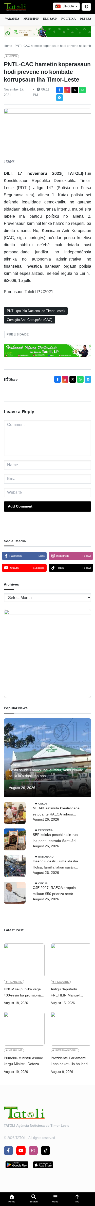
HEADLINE (15, 981)
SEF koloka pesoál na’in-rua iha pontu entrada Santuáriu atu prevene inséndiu (55, 838)
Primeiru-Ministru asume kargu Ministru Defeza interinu (23, 1061)
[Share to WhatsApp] (82, 90)
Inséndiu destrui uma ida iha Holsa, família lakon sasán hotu (55, 865)
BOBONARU (45, 856)
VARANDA (12, 18)
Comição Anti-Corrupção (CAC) (29, 320)
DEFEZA (85, 18)
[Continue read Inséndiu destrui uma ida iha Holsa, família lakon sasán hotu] (15, 866)
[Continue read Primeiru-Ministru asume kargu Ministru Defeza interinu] (24, 1029)
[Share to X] (74, 90)
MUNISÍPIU (31, 18)
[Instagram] (67, 90)
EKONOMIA (45, 830)
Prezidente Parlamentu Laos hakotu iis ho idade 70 (70, 1061)
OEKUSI (16, 765)
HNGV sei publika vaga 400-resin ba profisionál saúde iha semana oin (23, 992)
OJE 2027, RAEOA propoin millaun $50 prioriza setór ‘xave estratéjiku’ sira (54, 891)
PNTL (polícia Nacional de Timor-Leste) (36, 311)
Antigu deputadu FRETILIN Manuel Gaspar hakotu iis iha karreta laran (68, 992)
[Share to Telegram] (59, 97)
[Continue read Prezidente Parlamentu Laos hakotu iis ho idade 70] (71, 1029)
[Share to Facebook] (59, 90)
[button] (12, 1199)
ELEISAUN (50, 18)
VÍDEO (13, 56)
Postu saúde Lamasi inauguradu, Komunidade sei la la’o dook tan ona (46, 773)
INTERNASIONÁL (66, 1050)
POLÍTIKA (68, 18)
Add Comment (20, 506)
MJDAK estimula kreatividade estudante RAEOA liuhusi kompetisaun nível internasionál (56, 812)
